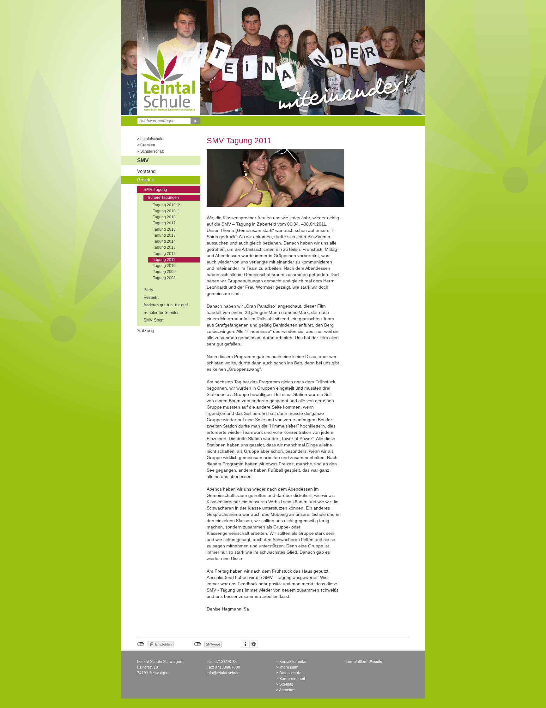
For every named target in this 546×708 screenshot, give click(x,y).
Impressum (288, 667)
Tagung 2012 (164, 253)
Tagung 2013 (164, 247)
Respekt (151, 297)
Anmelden (288, 690)
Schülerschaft (150, 151)
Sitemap (286, 684)
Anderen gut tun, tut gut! (165, 305)
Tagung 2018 (164, 217)
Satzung (145, 330)
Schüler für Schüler (161, 312)
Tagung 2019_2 (166, 205)
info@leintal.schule (223, 673)
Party (148, 290)
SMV (143, 160)
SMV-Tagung (155, 189)
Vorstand (146, 171)
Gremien (146, 145)
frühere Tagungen (163, 197)
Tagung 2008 (164, 278)
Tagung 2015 (164, 235)
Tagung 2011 (164, 259)
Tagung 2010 (164, 265)
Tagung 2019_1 (166, 211)
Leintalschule (150, 139)
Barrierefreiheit (292, 678)
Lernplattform (364, 661)
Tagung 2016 (164, 229)
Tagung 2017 (164, 223)
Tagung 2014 (164, 241)
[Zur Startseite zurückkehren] (168, 48)
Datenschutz (290, 673)
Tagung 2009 (164, 271)
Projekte (145, 179)
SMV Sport (153, 320)
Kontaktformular (292, 661)
